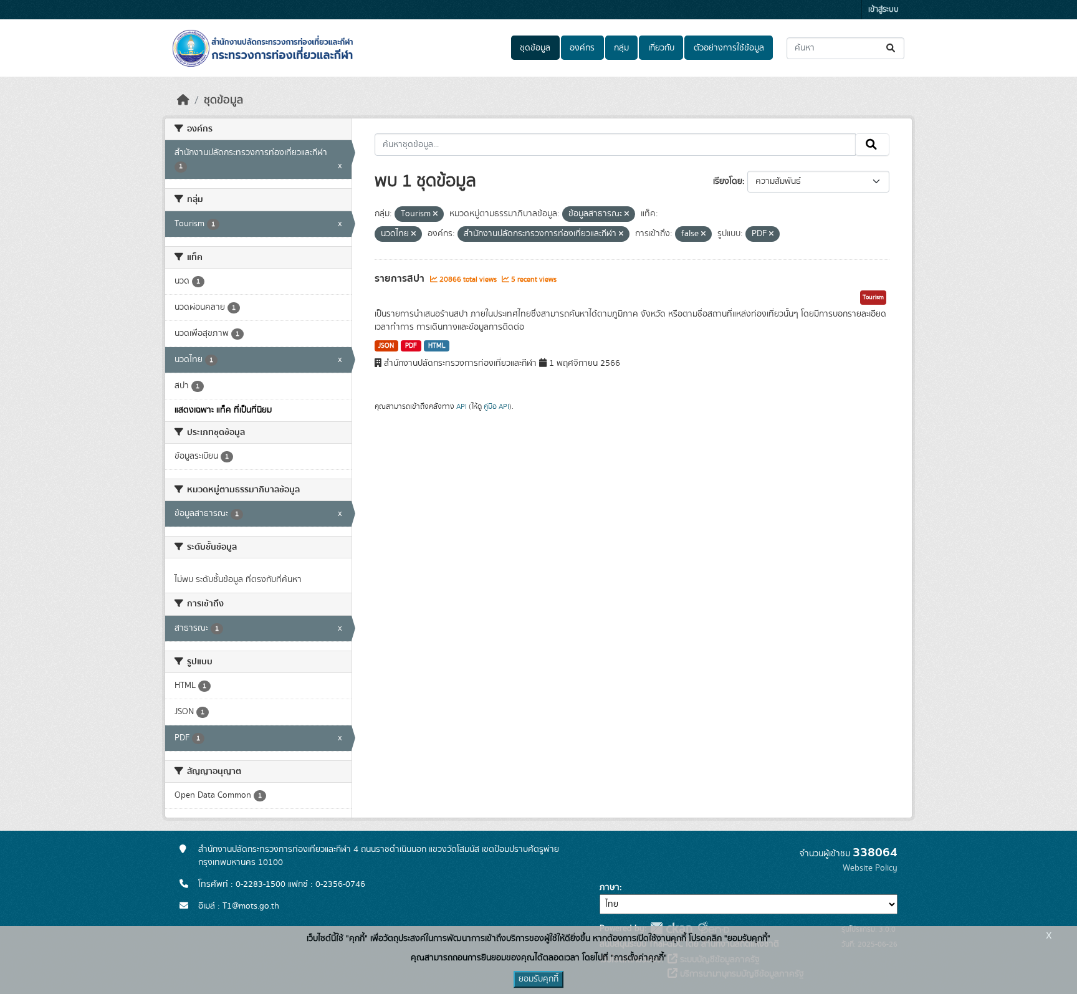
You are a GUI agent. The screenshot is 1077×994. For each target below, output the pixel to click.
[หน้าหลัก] (183, 100)
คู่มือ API (496, 406)
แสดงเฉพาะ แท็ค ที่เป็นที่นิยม (223, 410)
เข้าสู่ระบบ (883, 10)
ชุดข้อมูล (535, 48)
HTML (437, 346)
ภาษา (610, 887)
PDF (411, 346)
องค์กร (582, 48)
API (461, 406)
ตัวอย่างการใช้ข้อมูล (729, 48)
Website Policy (870, 868)
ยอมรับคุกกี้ (538, 979)
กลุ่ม (621, 48)
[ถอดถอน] (435, 214)
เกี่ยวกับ (661, 48)
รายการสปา (401, 278)
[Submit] (891, 48)
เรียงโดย (727, 181)
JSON (386, 346)
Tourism (873, 297)
